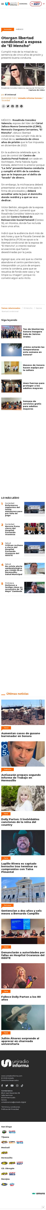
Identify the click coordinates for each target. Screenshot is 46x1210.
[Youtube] (12, 1085)
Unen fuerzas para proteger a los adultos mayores (33, 385)
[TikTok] (22, 1085)
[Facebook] (12, 106)
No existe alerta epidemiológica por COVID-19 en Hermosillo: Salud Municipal (13, 570)
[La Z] (20, 1163)
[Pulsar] (12, 1132)
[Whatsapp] (3, 106)
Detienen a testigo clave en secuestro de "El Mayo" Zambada (14, 588)
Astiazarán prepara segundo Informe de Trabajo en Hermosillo (21, 777)
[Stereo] (4, 1163)
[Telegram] (21, 106)
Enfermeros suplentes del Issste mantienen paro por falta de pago (13, 510)
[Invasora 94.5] (4, 1142)
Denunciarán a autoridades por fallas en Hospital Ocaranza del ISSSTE (23, 955)
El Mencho (28, 308)
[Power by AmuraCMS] (38, 1193)
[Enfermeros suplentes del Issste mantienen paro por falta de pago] (34, 509)
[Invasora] (4, 1131)
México (19, 29)
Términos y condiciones (10, 1107)
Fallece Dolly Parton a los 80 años (21, 998)
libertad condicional (10, 311)
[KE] (4, 1184)
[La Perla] (12, 1184)
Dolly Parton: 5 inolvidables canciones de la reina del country (20, 822)
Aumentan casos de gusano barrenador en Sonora (20, 735)
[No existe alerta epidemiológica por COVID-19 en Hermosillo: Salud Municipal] (34, 569)
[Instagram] (17, 1085)
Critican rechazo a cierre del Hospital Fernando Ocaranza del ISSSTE (14, 550)
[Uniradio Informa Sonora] (16, 4)
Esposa (39, 308)
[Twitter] (8, 106)
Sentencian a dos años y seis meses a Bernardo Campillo (21, 912)
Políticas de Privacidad (10, 1109)
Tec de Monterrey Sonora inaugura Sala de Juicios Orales (33, 333)
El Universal (10, 95)
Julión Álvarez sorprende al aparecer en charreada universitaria (20, 1041)
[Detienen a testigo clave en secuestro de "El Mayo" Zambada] (34, 587)
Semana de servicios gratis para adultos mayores (32, 405)
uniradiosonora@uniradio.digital (13, 1102)
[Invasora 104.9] (4, 1152)
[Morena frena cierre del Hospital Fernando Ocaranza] (34, 529)
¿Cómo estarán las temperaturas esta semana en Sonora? (33, 351)
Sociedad (8, 29)
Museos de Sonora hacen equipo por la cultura (33, 367)
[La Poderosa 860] (12, 1142)
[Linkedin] (17, 106)
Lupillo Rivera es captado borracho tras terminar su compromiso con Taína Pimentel (19, 867)
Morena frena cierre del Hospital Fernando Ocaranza (12, 530)
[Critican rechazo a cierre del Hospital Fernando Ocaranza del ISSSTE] (34, 549)
